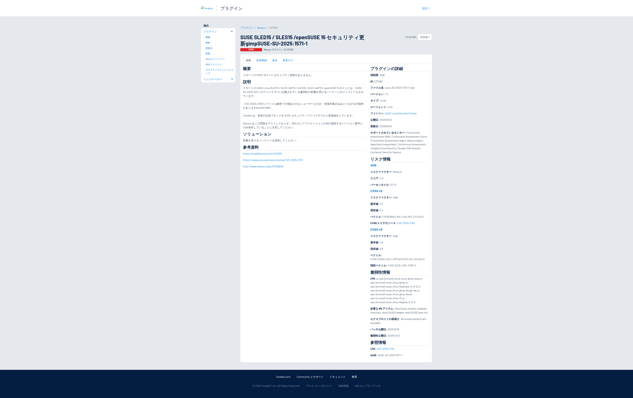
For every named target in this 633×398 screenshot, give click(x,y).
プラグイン (231, 8)
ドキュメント (338, 376)
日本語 (424, 37)
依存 (274, 60)
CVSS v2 (376, 191)
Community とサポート (310, 376)
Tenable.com (283, 376)
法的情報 (343, 385)
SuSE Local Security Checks (401, 113)
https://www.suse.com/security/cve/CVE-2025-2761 (273, 159)
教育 (354, 376)
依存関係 (261, 60)
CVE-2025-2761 (406, 223)
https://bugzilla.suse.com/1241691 (262, 153)
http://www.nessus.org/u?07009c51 (263, 166)
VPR (373, 165)
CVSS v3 (376, 229)
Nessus (261, 27)
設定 (424, 8)
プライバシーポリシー (319, 385)
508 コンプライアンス (368, 385)
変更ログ (288, 60)
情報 (248, 60)
